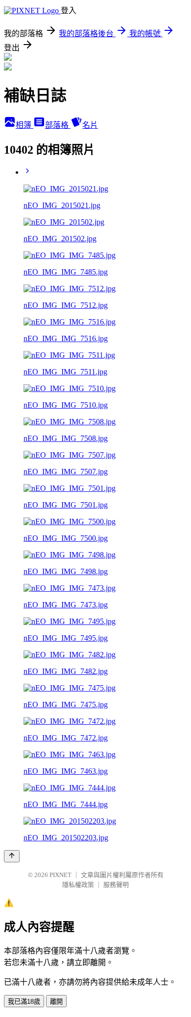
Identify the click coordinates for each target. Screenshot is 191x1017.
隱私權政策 (78, 884)
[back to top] (12, 856)
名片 (90, 125)
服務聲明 (116, 884)
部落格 (58, 125)
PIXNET (60, 874)
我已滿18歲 (24, 1001)
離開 (56, 1001)
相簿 (24, 125)
